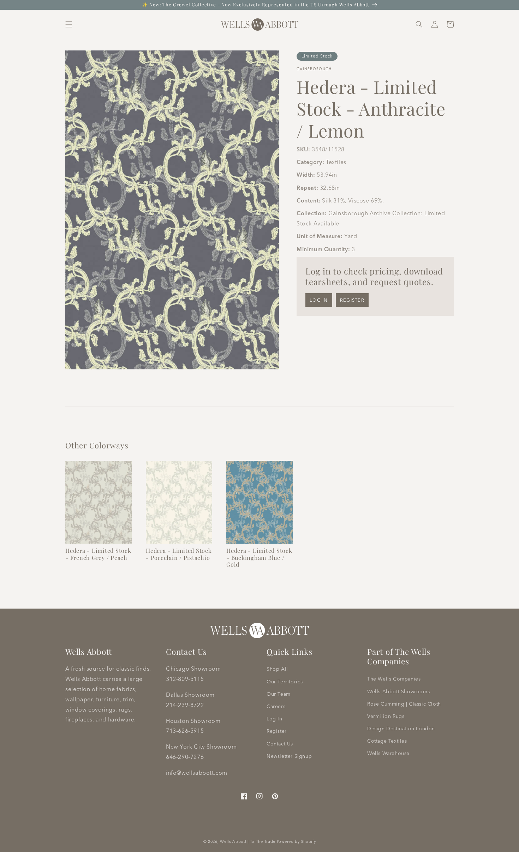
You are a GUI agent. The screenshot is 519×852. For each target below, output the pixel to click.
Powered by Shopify (296, 841)
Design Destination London (401, 728)
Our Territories (285, 681)
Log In (274, 718)
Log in (319, 300)
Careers (276, 706)
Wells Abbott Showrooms (398, 691)
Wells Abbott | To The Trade (247, 841)
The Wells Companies (393, 679)
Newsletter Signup (289, 756)
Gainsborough (314, 69)
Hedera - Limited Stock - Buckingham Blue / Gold (259, 557)
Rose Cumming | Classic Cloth (404, 704)
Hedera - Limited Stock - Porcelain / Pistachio (179, 553)
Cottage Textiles (387, 741)
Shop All (277, 669)
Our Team (279, 694)
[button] (69, 24)
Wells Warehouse (388, 753)
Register (352, 300)
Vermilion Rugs (385, 716)
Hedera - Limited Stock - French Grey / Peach (98, 553)
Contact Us (280, 744)
